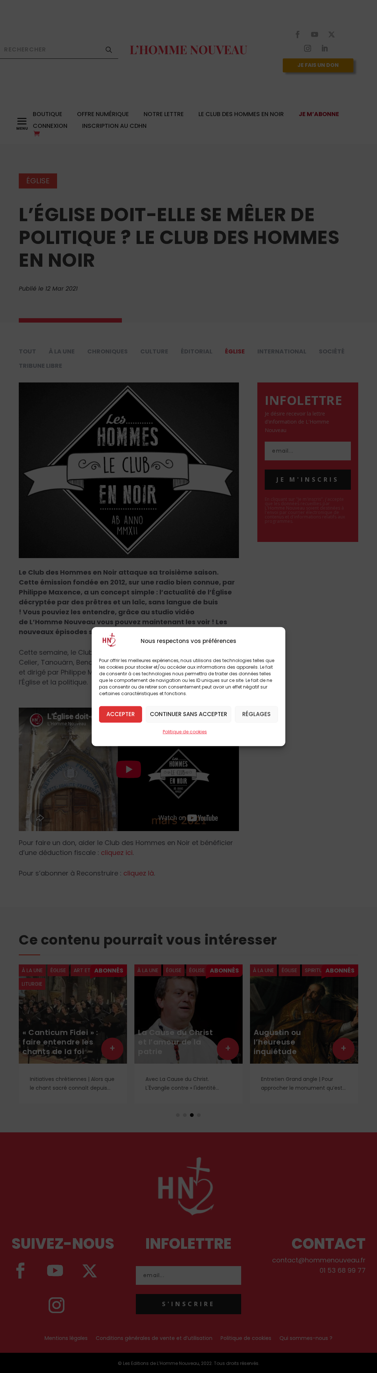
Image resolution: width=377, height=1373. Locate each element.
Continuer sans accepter (188, 714)
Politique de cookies (185, 731)
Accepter (120, 714)
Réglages (256, 714)
